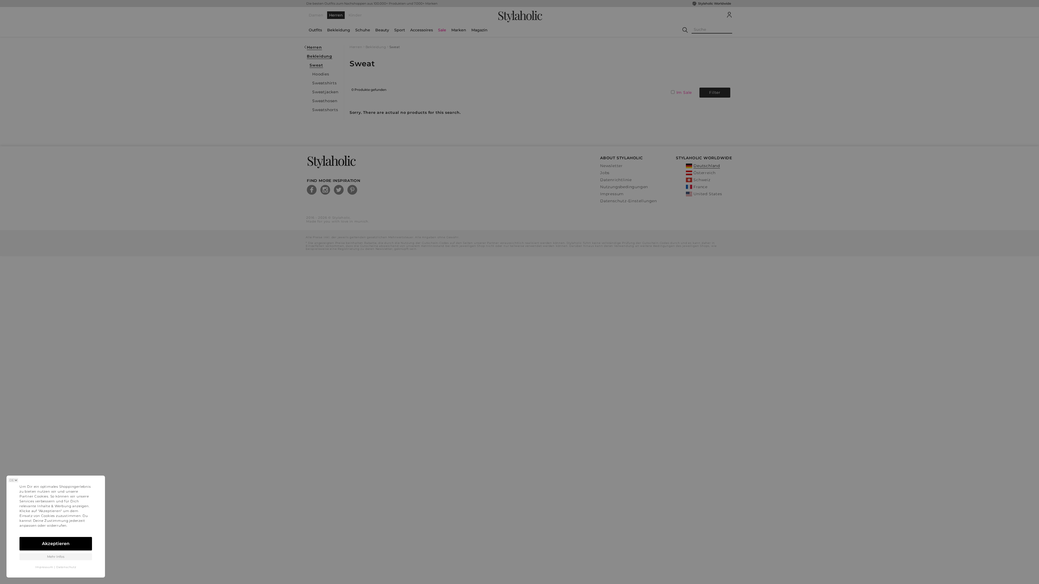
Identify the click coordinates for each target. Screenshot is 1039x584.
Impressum (44, 567)
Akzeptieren (56, 543)
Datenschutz (66, 567)
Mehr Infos (55, 557)
